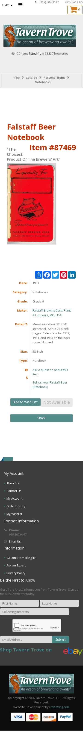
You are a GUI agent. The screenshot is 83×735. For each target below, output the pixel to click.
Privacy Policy (15, 573)
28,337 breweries (56, 53)
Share (41, 418)
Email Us (15, 541)
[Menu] (20, 4)
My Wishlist (14, 514)
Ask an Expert (16, 565)
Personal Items (54, 77)
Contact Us (13, 491)
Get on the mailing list (21, 558)
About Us (12, 483)
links (5, 5)
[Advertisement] (41, 104)
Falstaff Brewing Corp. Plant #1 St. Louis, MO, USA (52, 312)
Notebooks (42, 82)
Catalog (31, 77)
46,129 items (20, 53)
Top (17, 77)
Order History (15, 506)
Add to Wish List (25, 402)
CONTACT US (74, 2)
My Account (14, 498)
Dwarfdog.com (59, 707)
